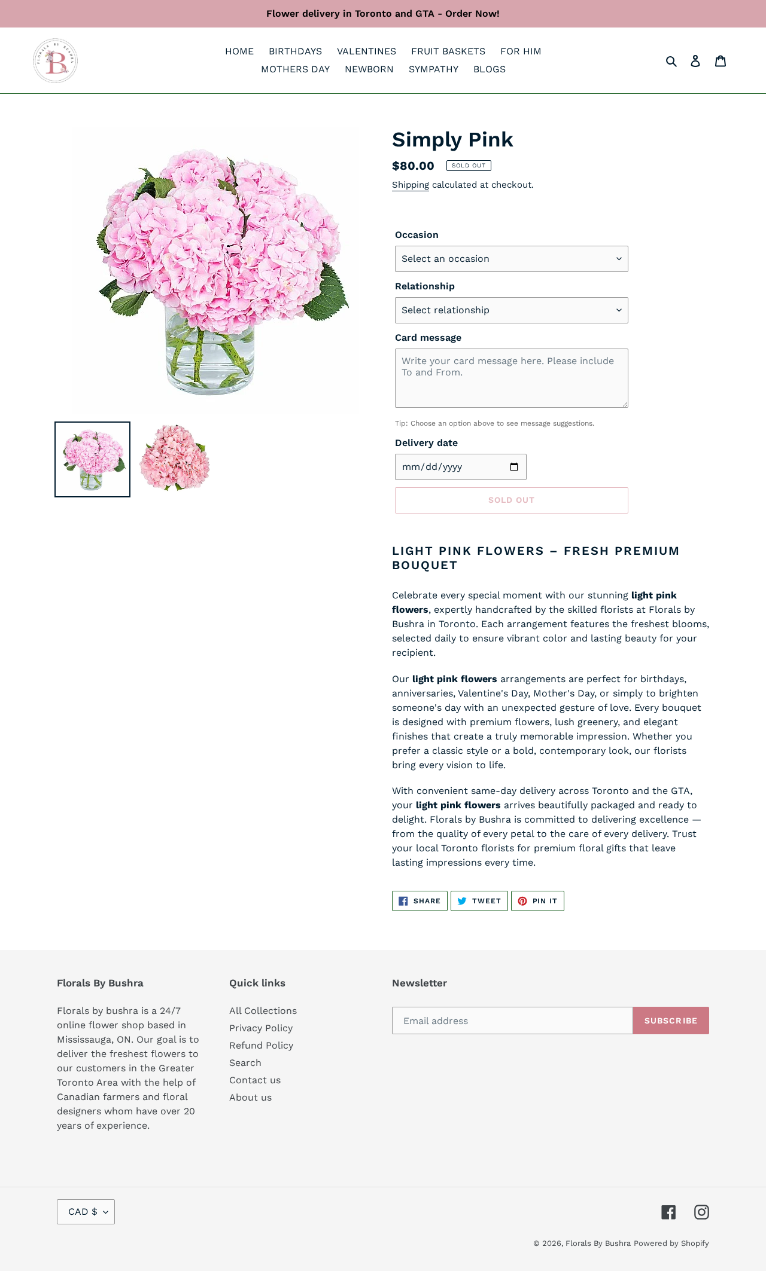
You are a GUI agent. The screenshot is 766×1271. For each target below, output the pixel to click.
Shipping (410, 184)
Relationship (425, 286)
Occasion (417, 234)
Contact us (255, 1080)
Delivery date (426, 442)
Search (245, 1062)
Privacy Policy (261, 1028)
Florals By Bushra (598, 1243)
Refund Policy (261, 1045)
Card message (428, 337)
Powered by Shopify (671, 1243)
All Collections (263, 1010)
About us (250, 1097)
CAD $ (83, 1211)
